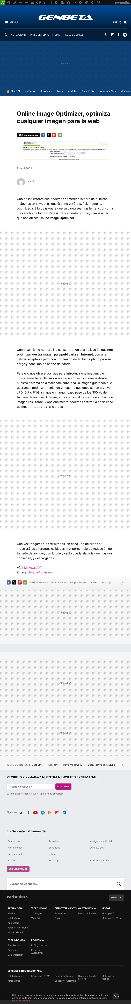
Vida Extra (36, 918)
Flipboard (112, 35)
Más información (21, 1000)
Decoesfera (14, 950)
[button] (31, 181)
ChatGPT (15, 91)
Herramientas (58, 582)
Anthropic (30, 91)
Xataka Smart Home (18, 927)
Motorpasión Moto (112, 918)
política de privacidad (52, 793)
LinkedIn (64, 812)
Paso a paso (14, 841)
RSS (50, 812)
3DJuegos (36, 913)
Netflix (11, 860)
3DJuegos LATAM (40, 976)
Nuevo (116, 22)
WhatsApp (54, 860)
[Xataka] (2, 2)
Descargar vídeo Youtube (101, 764)
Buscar (119, 884)
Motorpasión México (108, 977)
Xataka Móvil (14, 918)
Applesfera (13, 922)
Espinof (59, 918)
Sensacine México (64, 976)
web (95, 582)
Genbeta (65, 17)
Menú (14, 22)
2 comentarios (30, 135)
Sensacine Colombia (65, 980)
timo (92, 854)
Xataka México (15, 976)
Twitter (106, 35)
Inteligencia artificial (101, 841)
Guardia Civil (88, 91)
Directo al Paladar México (87, 977)
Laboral (53, 854)
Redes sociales (16, 854)
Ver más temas (18, 869)
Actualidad (55, 841)
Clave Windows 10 (73, 764)
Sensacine (60, 913)
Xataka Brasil (14, 980)
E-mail (60, 135)
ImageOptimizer (40, 572)
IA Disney (53, 764)
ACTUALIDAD (18, 34)
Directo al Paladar (87, 913)
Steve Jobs (46, 91)
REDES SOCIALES (74, 34)
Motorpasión (108, 913)
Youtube (35, 812)
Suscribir (63, 786)
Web (45, 582)
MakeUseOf (32, 567)
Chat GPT (37, 764)
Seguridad (54, 847)
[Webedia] (17, 897)
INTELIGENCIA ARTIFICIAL (45, 34)
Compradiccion (15, 954)
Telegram (125, 35)
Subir (114, 897)
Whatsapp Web (108, 91)
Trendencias (14, 945)
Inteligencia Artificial (101, 860)
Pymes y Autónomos (37, 951)
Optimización (79, 582)
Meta (60, 91)
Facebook (119, 35)
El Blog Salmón (39, 945)
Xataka (11, 913)
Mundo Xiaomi (15, 932)
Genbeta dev (97, 847)
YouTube (72, 91)
